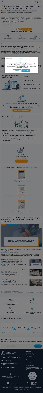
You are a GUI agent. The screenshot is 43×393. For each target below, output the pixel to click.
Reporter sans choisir (9, 58)
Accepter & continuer (25, 70)
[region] (21, 65)
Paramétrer (17, 70)
